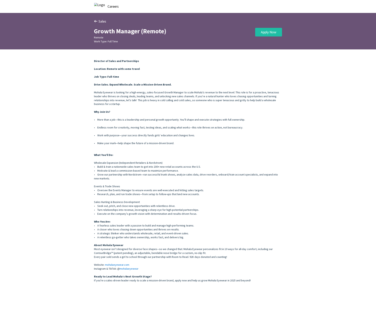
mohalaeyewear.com (117, 264)
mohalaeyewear (129, 268)
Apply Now (268, 32)
